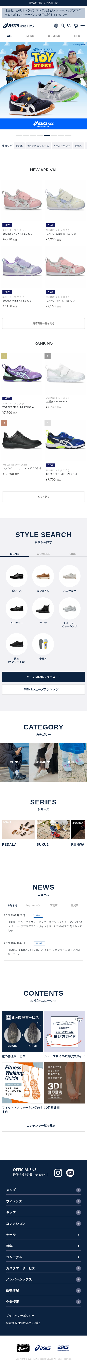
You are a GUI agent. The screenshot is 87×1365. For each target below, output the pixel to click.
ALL (9, 36)
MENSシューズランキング (41, 689)
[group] (43, 85)
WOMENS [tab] (43, 554)
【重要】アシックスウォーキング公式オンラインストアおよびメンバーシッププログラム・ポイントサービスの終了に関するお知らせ (45, 926)
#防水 (19, 145)
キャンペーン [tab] (33, 905)
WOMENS (54, 36)
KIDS (77, 36)
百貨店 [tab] (74, 905)
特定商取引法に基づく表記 (23, 1323)
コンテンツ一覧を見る (41, 1125)
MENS (30, 36)
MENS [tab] (14, 554)
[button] (19, 135)
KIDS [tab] (72, 554)
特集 (9, 1246)
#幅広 (78, 145)
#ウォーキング (62, 145)
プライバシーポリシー (20, 1315)
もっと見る (43, 497)
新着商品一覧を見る (43, 323)
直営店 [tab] (54, 905)
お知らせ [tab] (12, 905)
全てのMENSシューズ (41, 676)
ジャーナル (14, 1257)
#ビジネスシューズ (38, 145)
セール (11, 1234)
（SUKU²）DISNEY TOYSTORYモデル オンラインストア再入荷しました (44, 952)
